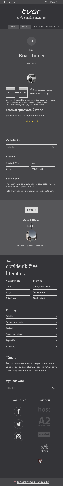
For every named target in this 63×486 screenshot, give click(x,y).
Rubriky (12, 27)
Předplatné (39, 298)
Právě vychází (37, 363)
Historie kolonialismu (23, 367)
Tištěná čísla (12, 163)
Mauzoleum (49, 363)
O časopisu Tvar (42, 286)
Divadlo (9, 367)
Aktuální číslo (13, 280)
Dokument (39, 367)
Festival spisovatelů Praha (24, 110)
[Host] (44, 409)
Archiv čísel (39, 292)
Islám (43, 370)
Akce (41, 27)
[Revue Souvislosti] (44, 435)
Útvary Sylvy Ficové (15, 370)
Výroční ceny (50, 367)
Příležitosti (50, 27)
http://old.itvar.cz (26, 186)
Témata (24, 27)
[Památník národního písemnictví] (44, 448)
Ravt (35, 27)
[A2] (44, 422)
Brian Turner (31, 64)
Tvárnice (37, 280)
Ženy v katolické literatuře (18, 363)
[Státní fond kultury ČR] (44, 461)
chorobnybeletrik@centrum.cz (33, 245)
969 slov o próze (32, 370)
